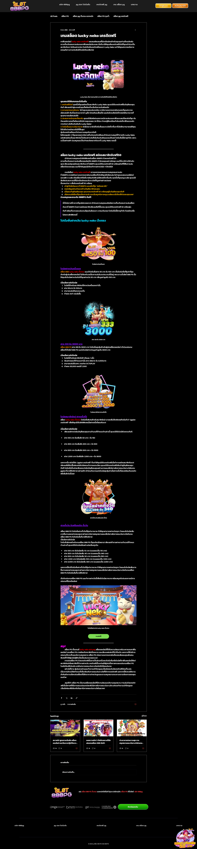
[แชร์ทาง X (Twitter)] (67, 698)
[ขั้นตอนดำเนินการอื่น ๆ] (135, 30)
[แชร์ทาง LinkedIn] (72, 698)
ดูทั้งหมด (144, 716)
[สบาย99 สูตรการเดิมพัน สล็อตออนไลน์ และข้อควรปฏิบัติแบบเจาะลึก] (65, 728)
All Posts (53, 16)
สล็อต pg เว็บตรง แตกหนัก (83, 16)
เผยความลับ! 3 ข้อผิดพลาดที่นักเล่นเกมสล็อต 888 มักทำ (98, 741)
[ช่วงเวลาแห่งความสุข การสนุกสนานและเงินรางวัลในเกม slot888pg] (132, 728)
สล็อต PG (65, 16)
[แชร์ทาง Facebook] (61, 698)
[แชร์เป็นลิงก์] (77, 698)
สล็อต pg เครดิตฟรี (120, 16)
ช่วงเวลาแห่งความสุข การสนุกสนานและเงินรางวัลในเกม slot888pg (130, 741)
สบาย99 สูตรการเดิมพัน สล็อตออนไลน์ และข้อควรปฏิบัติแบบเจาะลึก (64, 741)
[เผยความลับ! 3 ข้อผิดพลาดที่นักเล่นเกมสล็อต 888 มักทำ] (98, 728)
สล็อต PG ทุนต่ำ (103, 16)
